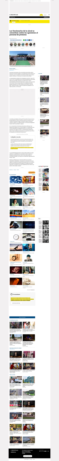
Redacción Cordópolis (12, 68)
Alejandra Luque (12, 387)
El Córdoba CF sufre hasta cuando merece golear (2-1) (15, 408)
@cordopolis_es (12, 70)
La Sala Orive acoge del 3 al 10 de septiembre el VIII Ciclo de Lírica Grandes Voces (28, 359)
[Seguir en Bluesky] (39, 451)
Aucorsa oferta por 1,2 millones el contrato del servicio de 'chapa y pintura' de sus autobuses (28, 397)
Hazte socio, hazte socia (16, 303)
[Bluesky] (27, 40)
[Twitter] (29, 40)
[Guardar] (32, 40)
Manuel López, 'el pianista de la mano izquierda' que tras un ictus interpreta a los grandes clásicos (15, 359)
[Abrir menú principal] (49, 14)
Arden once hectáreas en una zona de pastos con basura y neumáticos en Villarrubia (28, 444)
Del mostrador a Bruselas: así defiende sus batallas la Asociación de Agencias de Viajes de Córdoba (40, 184)
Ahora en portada (12, 374)
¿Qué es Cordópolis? (26, 459)
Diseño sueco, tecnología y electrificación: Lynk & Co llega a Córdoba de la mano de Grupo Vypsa (40, 179)
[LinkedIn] (31, 40)
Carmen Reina (11, 332)
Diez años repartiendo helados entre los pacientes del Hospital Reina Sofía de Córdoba (16, 371)
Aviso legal (31, 459)
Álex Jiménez (11, 422)
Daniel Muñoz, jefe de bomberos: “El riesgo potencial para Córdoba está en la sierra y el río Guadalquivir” (40, 222)
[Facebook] (25, 40)
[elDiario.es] (15, 452)
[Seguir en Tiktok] (46, 451)
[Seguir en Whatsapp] (47, 451)
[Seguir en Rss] (48, 451)
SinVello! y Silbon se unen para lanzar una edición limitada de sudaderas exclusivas (40, 188)
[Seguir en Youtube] (45, 451)
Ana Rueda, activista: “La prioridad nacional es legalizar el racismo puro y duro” (40, 227)
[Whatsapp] (24, 40)
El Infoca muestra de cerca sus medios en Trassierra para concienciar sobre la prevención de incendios (15, 432)
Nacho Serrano (11, 409)
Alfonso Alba (24, 387)
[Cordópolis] (15, 450)
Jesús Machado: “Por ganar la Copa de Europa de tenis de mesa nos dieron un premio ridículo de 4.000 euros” (40, 232)
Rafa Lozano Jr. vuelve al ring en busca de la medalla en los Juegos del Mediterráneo (15, 420)
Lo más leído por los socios (14, 320)
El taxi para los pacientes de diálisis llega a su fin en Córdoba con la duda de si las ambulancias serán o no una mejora (15, 385)
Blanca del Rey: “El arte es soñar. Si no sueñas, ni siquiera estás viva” (40, 241)
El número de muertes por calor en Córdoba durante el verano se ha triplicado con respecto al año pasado (28, 385)
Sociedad (15, 169)
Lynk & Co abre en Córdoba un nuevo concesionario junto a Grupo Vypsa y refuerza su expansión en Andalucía (40, 170)
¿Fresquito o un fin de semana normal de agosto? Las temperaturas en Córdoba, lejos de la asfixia (29, 330)
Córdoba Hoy (12, 17)
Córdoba (18, 169)
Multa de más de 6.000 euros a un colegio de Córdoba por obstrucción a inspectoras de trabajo (16, 397)
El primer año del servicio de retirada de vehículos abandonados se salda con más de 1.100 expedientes (44, 115)
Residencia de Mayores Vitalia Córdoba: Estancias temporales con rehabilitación (40, 175)
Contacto (34, 459)
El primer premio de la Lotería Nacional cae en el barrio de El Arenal (44, 93)
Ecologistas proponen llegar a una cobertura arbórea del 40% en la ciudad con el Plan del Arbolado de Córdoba (15, 343)
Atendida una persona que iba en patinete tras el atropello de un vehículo (28, 420)
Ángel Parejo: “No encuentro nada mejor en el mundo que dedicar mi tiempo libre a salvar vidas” (40, 236)
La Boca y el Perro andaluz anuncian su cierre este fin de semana (29, 370)
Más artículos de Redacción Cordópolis (15, 348)
